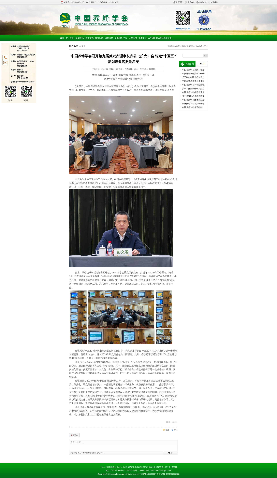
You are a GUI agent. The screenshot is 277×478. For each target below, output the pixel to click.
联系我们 (214, 2)
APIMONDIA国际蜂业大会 (160, 38)
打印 (175, 430)
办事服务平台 (121, 38)
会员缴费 (202, 2)
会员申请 (191, 2)
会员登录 (179, 2)
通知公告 (109, 38)
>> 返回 (82, 46)
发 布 (170, 453)
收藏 (167, 430)
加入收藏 (103, 2)
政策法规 (89, 38)
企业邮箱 (114, 2)
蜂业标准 (99, 38)
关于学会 (70, 38)
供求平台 (142, 38)
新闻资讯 (80, 38)
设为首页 (92, 2)
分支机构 (133, 38)
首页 (62, 38)
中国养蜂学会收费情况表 (193, 92)
